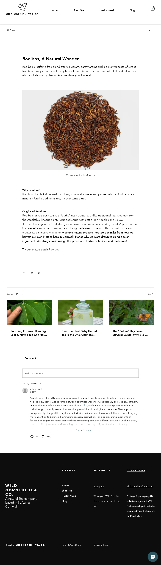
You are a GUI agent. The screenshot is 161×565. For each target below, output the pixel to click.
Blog (64, 501)
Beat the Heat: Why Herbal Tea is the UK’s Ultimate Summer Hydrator (79, 333)
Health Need (69, 495)
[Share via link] (46, 272)
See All (150, 293)
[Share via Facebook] (23, 272)
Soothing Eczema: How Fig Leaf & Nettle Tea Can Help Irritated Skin (28, 333)
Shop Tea (67, 490)
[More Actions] (137, 390)
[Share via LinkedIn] (39, 272)
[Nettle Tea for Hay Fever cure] (131, 312)
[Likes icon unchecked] (32, 437)
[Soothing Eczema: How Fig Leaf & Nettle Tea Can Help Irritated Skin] (29, 312)
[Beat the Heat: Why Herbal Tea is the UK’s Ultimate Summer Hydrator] (80, 312)
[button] (153, 8)
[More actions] (137, 51)
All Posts (11, 30)
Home (65, 485)
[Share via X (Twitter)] (31, 272)
